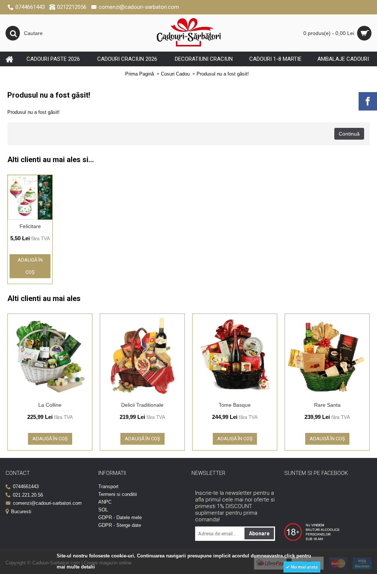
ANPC (105, 502)
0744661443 (26, 486)
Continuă (349, 134)
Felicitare (30, 226)
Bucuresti (21, 511)
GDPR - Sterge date (119, 525)
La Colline (49, 405)
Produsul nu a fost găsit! (223, 74)
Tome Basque (235, 405)
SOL (103, 509)
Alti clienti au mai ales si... (50, 159)
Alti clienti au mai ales (44, 298)
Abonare (259, 533)
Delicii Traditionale (142, 405)
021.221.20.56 (28, 495)
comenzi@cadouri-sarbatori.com (47, 503)
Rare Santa (327, 405)
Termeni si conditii (117, 494)
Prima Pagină (139, 74)
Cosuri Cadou (175, 74)
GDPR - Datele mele (120, 517)
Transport (108, 486)
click (289, 556)
